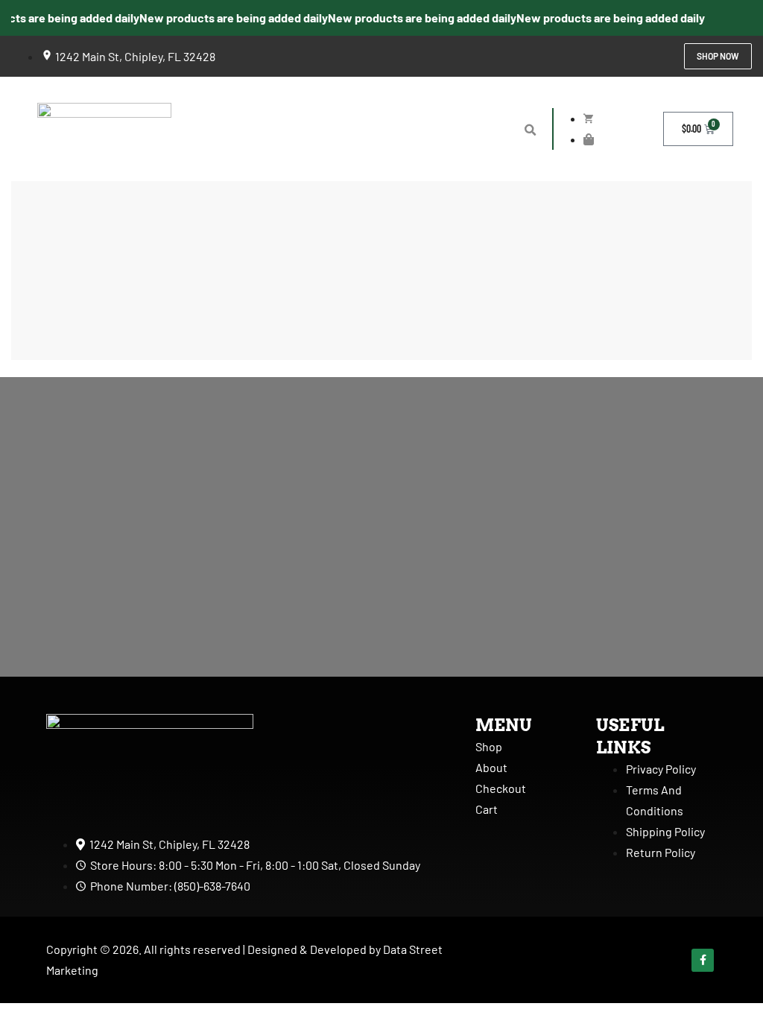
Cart (486, 809)
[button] (529, 130)
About (491, 767)
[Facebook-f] (703, 960)
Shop (488, 746)
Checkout (500, 788)
